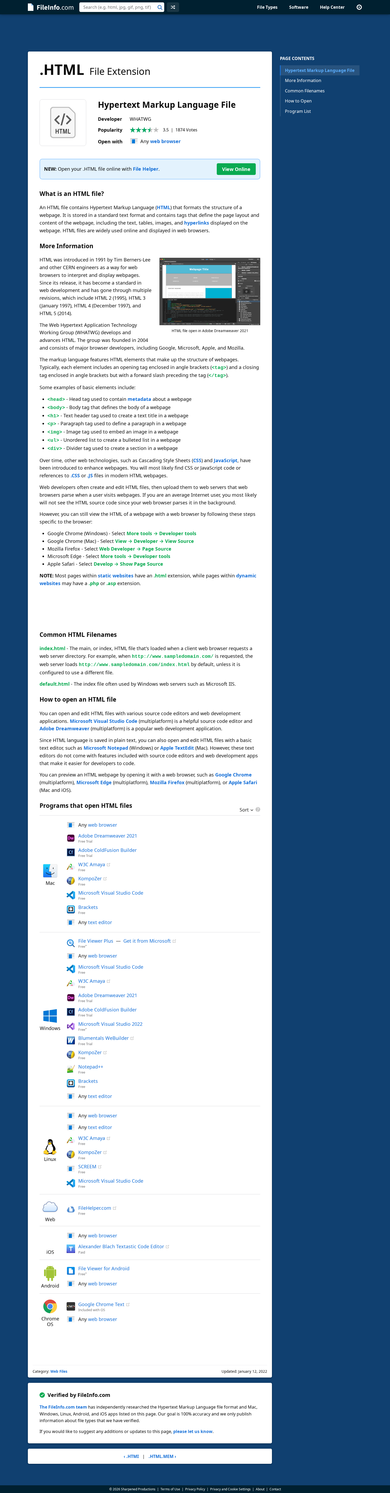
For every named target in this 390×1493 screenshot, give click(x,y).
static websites (115, 575)
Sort (244, 810)
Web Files (58, 1371)
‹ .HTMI (131, 1456)
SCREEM (87, 1166)
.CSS (75, 475)
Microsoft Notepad (106, 748)
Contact (275, 1489)
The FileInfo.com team (63, 1407)
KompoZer (90, 878)
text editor (100, 922)
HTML (163, 207)
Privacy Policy (195, 1489)
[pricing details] (257, 809)
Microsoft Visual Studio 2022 (110, 1024)
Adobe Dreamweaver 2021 (107, 836)
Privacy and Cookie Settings (230, 1489)
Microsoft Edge (94, 782)
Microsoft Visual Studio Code (103, 721)
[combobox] (121, 7)
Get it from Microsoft (147, 941)
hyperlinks (196, 223)
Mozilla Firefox (167, 782)
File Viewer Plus (95, 941)
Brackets (88, 907)
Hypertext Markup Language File (319, 70)
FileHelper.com (94, 1208)
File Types (267, 7)
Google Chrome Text (101, 1304)
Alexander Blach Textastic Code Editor (121, 1246)
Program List (298, 111)
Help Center (332, 7)
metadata (139, 399)
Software (298, 7)
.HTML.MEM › (162, 1456)
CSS (197, 460)
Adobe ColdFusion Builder (107, 850)
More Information (303, 80)
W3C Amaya (91, 864)
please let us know (193, 1431)
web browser (165, 141)
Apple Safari (243, 782)
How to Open (298, 101)
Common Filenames (305, 91)
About (260, 1489)
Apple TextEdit (177, 748)
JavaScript (225, 460)
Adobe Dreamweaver (64, 728)
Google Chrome (233, 774)
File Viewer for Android (103, 1268)
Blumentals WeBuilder (103, 1038)
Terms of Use (170, 1489)
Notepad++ (90, 1066)
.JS (90, 475)
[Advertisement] (195, 33)
